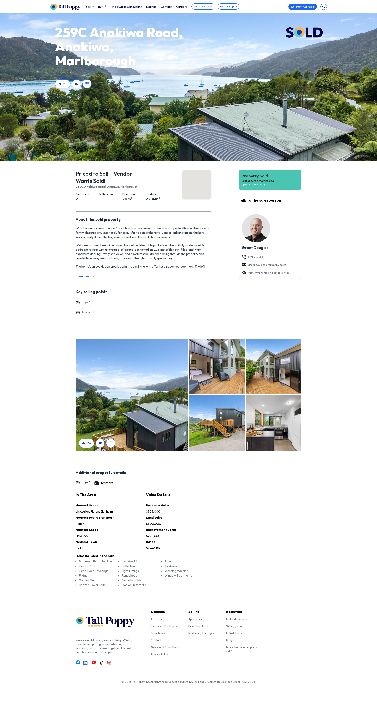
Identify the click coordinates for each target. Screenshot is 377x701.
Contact (166, 7)
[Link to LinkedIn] (85, 662)
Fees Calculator (198, 626)
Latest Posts (234, 633)
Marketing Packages (201, 633)
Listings (151, 7)
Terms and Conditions (165, 647)
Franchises (158, 633)
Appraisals (195, 619)
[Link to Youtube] (93, 662)
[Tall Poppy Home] (68, 6)
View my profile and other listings (269, 272)
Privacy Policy (159, 654)
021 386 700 (256, 257)
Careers (181, 7)
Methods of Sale (236, 619)
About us (156, 619)
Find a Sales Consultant (126, 7)
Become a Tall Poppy (164, 626)
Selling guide (234, 626)
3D (76, 84)
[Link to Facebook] (78, 662)
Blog (229, 640)
